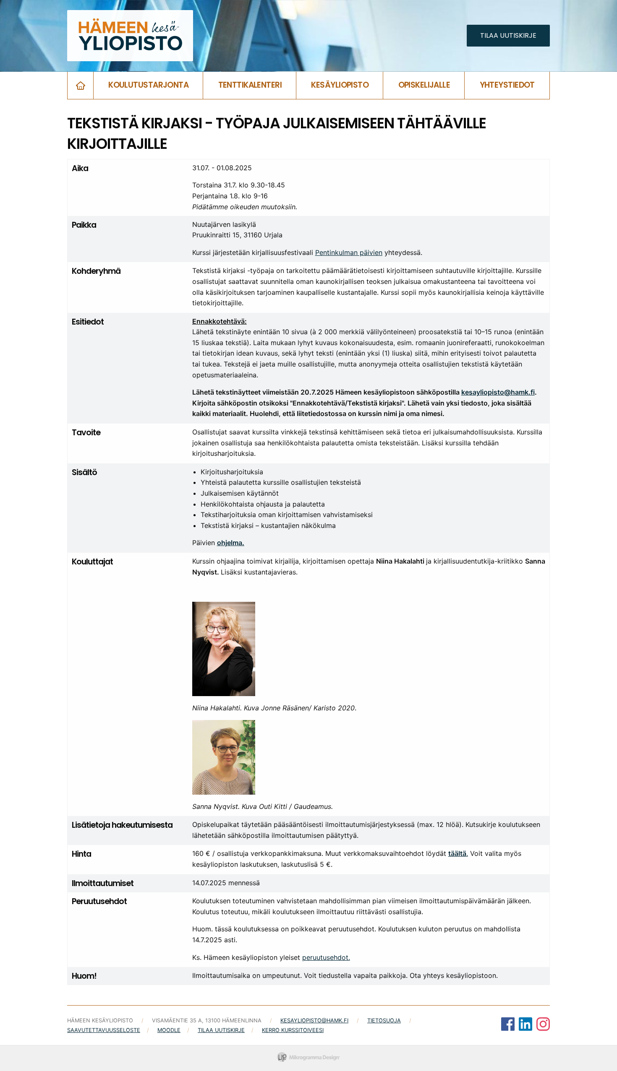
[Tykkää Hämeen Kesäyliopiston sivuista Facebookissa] (508, 1025)
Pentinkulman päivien (348, 252)
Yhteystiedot (507, 85)
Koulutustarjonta (148, 85)
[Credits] (308, 1058)
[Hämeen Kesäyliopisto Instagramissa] (543, 1025)
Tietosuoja (384, 1020)
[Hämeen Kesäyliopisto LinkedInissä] (525, 1025)
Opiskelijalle (424, 85)
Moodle (168, 1030)
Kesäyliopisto (340, 85)
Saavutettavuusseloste (103, 1030)
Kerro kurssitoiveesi (293, 1030)
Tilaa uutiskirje (221, 1030)
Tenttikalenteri (250, 85)
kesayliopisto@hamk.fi (498, 392)
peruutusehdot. (326, 957)
